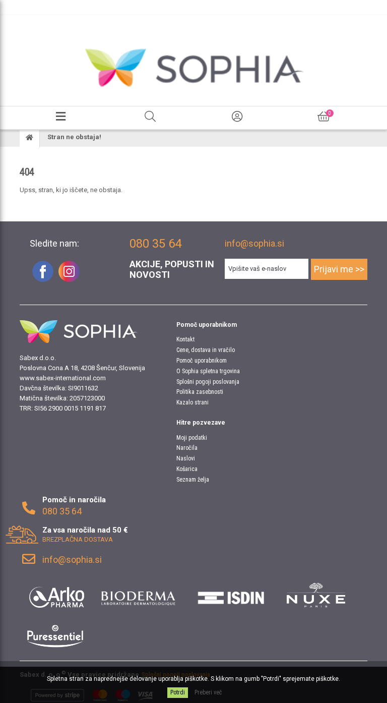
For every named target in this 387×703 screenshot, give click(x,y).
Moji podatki (191, 437)
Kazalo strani (192, 402)
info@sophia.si (254, 243)
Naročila (187, 447)
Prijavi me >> (339, 269)
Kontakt (185, 339)
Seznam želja (192, 479)
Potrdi (177, 692)
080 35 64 (62, 511)
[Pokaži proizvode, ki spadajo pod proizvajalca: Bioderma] (138, 595)
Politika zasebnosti (199, 391)
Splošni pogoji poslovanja (207, 381)
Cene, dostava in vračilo (205, 350)
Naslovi (185, 458)
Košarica (187, 469)
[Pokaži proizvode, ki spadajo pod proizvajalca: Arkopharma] (56, 595)
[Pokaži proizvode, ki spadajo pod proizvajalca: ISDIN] (231, 595)
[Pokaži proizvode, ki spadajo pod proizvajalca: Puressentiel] (55, 635)
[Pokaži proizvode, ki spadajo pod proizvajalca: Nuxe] (316, 595)
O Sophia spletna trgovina (208, 371)
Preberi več (208, 692)
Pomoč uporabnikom (201, 360)
